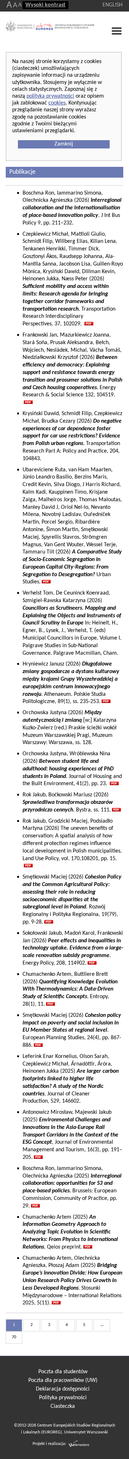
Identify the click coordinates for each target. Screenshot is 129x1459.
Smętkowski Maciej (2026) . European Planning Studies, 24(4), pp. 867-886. (72, 1030)
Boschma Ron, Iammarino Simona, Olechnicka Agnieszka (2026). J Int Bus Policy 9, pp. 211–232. (72, 208)
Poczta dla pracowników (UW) (62, 1380)
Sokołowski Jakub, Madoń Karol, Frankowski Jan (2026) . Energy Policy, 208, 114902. (73, 948)
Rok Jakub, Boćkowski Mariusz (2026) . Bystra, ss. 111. (68, 802)
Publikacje (22, 172)
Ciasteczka (63, 1406)
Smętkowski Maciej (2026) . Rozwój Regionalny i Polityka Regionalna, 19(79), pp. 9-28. (72, 899)
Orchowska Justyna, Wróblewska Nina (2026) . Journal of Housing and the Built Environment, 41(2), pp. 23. (72, 769)
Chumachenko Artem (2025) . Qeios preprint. (70, 1232)
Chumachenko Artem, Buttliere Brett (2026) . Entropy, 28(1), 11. (70, 989)
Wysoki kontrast (45, 5)
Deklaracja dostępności (63, 1389)
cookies (57, 103)
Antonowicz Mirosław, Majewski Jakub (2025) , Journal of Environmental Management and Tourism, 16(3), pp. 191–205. (72, 1134)
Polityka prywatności (63, 1398)
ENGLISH (112, 5)
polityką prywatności (50, 96)
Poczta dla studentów (62, 1372)
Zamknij (63, 144)
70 (14, 1337)
